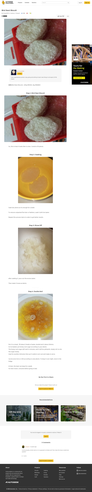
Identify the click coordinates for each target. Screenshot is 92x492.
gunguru (27, 446)
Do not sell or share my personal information (59, 489)
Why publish (62, 470)
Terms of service (23, 489)
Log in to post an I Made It (46, 389)
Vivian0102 (6, 13)
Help (60, 475)
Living (45, 472)
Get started (62, 472)
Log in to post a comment (46, 460)
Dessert (18, 13)
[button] (68, 16)
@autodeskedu (82, 473)
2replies (25, 456)
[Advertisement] (82, 64)
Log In (80, 2)
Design (36, 475)
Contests (27, 2)
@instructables (82, 470)
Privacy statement (33, 489)
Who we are (62, 479)
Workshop (37, 472)
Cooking (12, 13)
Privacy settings (43, 489)
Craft (36, 477)
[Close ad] (91, 45)
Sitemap (61, 477)
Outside (46, 475)
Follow (19, 73)
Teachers (34, 2)
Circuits (36, 470)
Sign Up (87, 2)
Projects (20, 2)
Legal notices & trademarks (79, 489)
